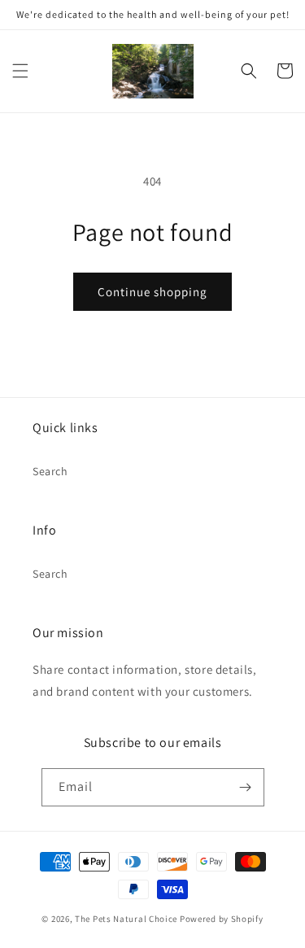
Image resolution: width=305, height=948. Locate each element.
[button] (20, 71)
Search (50, 471)
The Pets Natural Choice (126, 918)
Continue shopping (152, 291)
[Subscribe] (246, 787)
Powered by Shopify (222, 918)
